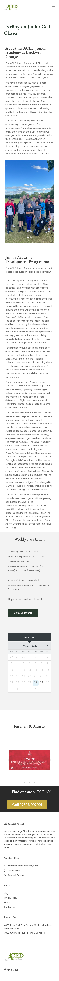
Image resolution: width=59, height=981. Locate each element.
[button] (8, 760)
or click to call (23, 612)
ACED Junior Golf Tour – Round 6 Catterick (24, 933)
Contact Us (9, 907)
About (7, 902)
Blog (6, 893)
